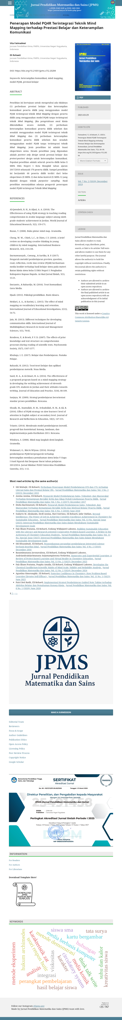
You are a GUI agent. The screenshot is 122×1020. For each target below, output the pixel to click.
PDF (81, 97)
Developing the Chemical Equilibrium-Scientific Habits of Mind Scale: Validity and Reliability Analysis (62, 566)
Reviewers (14, 726)
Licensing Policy (17, 748)
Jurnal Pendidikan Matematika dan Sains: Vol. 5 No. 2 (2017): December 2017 (61, 500)
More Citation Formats (90, 160)
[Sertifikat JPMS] (61, 845)
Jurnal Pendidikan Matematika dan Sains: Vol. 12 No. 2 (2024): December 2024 (62, 569)
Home (13, 15)
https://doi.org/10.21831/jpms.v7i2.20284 (35, 70)
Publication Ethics (18, 739)
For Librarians (15, 869)
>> (16, 593)
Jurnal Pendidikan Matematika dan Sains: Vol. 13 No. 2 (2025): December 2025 (58, 560)
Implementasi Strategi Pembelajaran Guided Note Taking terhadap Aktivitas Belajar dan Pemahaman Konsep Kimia (64, 584)
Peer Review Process (19, 753)
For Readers (14, 860)
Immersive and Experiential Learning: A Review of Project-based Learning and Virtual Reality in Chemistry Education (64, 557)
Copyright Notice (17, 757)
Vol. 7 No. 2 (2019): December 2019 (45, 15)
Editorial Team (16, 721)
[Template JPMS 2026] (24, 907)
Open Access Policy (18, 744)
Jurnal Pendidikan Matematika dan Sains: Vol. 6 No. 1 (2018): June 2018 (63, 509)
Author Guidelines (18, 735)
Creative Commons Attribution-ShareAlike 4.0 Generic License (92, 317)
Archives (22, 15)
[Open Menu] (10, 3)
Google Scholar (16, 762)
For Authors (14, 864)
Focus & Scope (16, 730)
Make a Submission (61, 712)
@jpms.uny (38, 1006)
